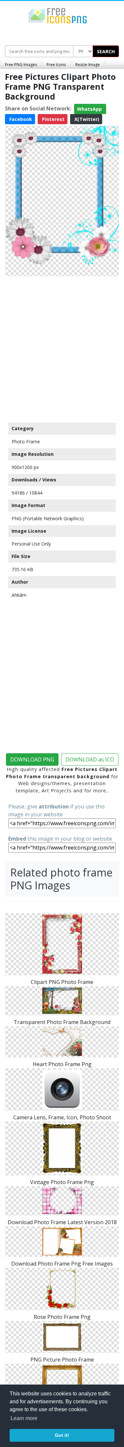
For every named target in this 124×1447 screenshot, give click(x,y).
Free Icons (56, 64)
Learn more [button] (24, 1418)
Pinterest (52, 119)
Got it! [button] (62, 1435)
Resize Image (87, 64)
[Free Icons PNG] (58, 15)
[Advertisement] (62, 347)
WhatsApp (90, 109)
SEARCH (106, 51)
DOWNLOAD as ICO (89, 759)
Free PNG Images (21, 64)
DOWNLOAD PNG (32, 759)
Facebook (20, 119)
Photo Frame (26, 441)
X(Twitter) (86, 119)
